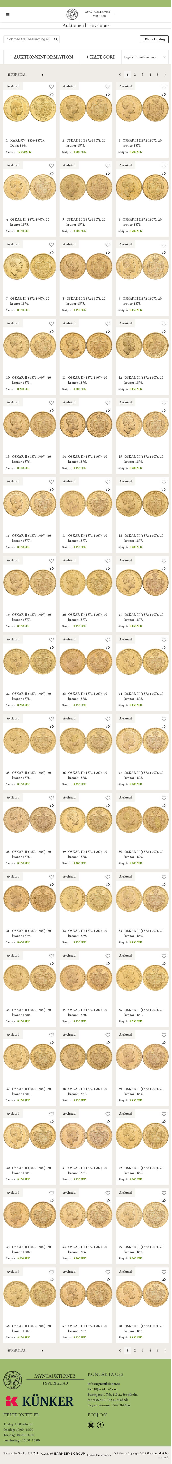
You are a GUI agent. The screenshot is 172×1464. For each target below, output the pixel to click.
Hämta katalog (154, 39)
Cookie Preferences (99, 1455)
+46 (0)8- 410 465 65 (102, 1389)
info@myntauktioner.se (104, 1383)
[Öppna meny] (7, 14)
